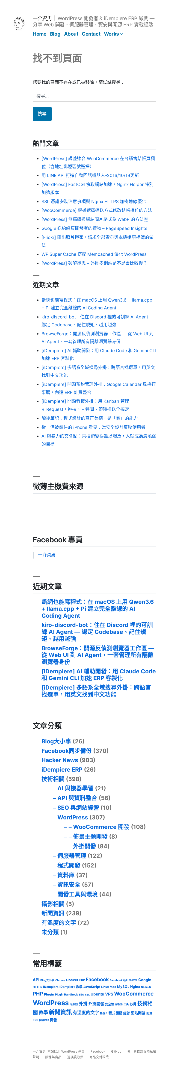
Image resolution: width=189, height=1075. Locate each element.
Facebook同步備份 (66, 750)
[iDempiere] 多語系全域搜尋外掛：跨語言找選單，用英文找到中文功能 (96, 691)
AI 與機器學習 (75, 788)
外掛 (83, 1003)
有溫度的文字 (58, 922)
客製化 (119, 1004)
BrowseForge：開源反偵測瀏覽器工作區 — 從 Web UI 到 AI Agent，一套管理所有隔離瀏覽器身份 (97, 655)
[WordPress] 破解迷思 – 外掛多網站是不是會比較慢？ (94, 263)
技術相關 (53, 779)
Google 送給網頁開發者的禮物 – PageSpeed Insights (94, 228)
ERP (82, 980)
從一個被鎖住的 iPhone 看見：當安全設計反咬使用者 (93, 427)
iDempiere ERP (62, 769)
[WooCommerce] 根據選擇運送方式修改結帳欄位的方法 (96, 210)
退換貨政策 (75, 1057)
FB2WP (133, 980)
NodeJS (146, 987)
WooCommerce (134, 993)
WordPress (72, 817)
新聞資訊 (53, 913)
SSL (87, 994)
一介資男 (42, 18)
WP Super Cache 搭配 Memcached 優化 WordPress (94, 254)
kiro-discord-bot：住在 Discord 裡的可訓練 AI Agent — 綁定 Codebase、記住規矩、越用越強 (97, 631)
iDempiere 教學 (71, 987)
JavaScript (91, 987)
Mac (113, 987)
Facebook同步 (119, 980)
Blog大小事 (56, 741)
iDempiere (51, 987)
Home (39, 34)
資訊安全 (68, 884)
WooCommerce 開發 (101, 826)
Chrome (60, 980)
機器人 (104, 1013)
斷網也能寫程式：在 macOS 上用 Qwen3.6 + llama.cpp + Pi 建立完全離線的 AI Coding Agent (97, 608)
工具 (126, 1004)
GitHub (116, 1051)
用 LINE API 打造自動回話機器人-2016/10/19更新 (90, 175)
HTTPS (37, 987)
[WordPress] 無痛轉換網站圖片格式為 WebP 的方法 (94, 219)
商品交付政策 (99, 1057)
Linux (105, 987)
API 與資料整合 (77, 797)
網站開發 (138, 1013)
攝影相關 (53, 904)
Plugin (49, 994)
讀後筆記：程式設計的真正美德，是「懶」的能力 (89, 418)
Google (144, 979)
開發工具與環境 (77, 894)
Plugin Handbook (66, 994)
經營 (126, 1013)
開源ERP (44, 1020)
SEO (81, 994)
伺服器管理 (71, 855)
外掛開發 (84, 846)
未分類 (50, 932)
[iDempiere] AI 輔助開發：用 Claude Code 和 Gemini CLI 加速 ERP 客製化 (98, 675)
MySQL (123, 987)
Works (111, 34)
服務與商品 (53, 1057)
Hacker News (59, 760)
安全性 (109, 1004)
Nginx (135, 986)
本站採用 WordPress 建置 (66, 1051)
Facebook (97, 979)
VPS (109, 994)
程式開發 (68, 865)
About (71, 34)
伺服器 (74, 1004)
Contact (91, 34)
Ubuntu (97, 994)
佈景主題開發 (90, 836)
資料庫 (66, 875)
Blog (55, 34)
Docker (72, 980)
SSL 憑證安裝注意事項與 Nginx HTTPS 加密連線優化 (93, 201)
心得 (133, 1004)
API (36, 979)
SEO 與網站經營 (78, 807)
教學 (43, 1012)
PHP (38, 994)
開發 (53, 1020)
